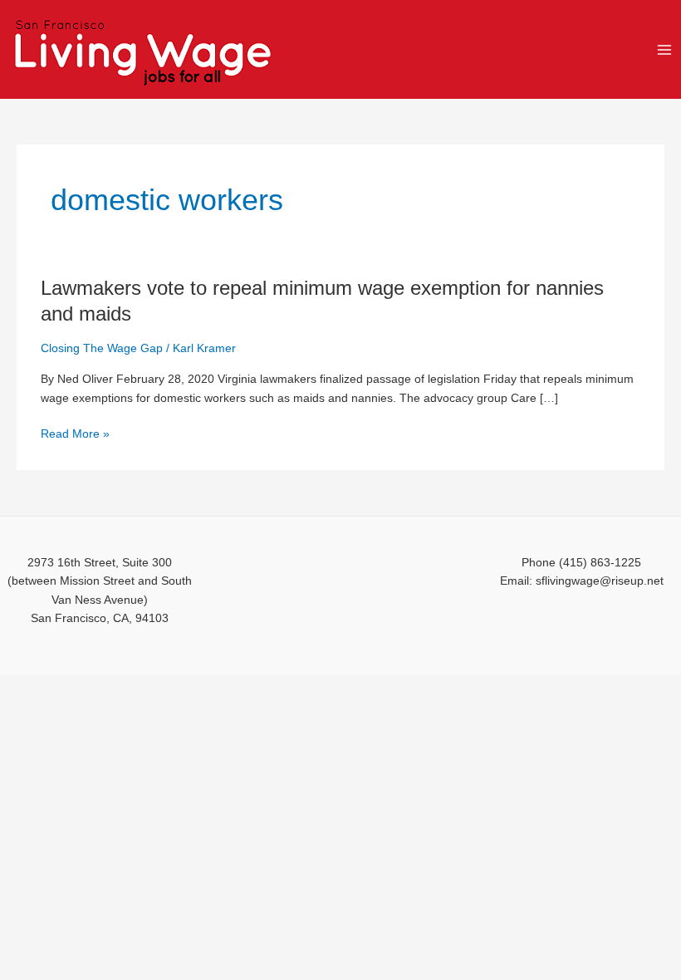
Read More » (75, 434)
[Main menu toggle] (665, 49)
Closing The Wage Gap (102, 348)
